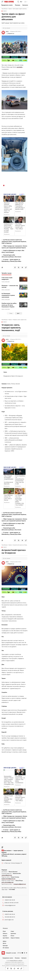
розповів (19, 67)
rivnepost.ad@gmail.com (20, 884)
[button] (3, 1)
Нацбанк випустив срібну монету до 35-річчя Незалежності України (9, 305)
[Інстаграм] (24, 953)
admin (7, 31)
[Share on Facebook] (7, 968)
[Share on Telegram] (18, 968)
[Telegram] (26, 953)
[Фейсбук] (18, 953)
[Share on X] (11, 968)
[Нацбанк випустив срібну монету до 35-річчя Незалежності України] (23, 304)
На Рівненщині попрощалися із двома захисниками (8, 295)
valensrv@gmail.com (7, 875)
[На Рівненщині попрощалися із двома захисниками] (23, 295)
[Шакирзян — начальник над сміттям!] (23, 287)
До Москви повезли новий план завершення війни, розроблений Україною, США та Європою (14, 241)
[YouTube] (22, 953)
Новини (5, 547)
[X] (20, 953)
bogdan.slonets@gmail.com (8, 878)
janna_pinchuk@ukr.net (7, 882)
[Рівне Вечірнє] (10, 1)
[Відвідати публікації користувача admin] (3, 32)
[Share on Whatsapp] (14, 968)
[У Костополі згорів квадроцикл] (23, 279)
